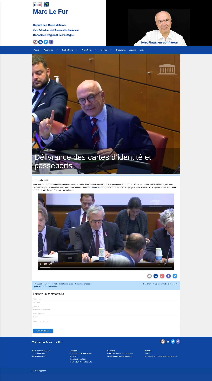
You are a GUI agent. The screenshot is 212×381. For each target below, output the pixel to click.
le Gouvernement (96, 187)
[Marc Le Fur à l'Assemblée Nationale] (37, 4)
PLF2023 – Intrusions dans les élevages (159, 284)
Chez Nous (89, 50)
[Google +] (162, 276)
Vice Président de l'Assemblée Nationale (56, 30)
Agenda (132, 50)
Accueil (37, 50)
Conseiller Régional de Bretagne (53, 35)
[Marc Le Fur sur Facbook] (51, 42)
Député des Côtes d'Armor (49, 25)
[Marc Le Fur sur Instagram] (35, 42)
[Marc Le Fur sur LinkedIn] (40, 42)
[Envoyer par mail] (149, 276)
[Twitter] (175, 276)
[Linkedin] (155, 276)
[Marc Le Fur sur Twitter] (46, 42)
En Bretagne (70, 50)
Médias (107, 50)
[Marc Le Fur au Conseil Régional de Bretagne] (48, 4)
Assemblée (51, 50)
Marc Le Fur (50, 11)
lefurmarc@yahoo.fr (42, 351)
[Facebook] (168, 276)
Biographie (121, 50)
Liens (142, 50)
